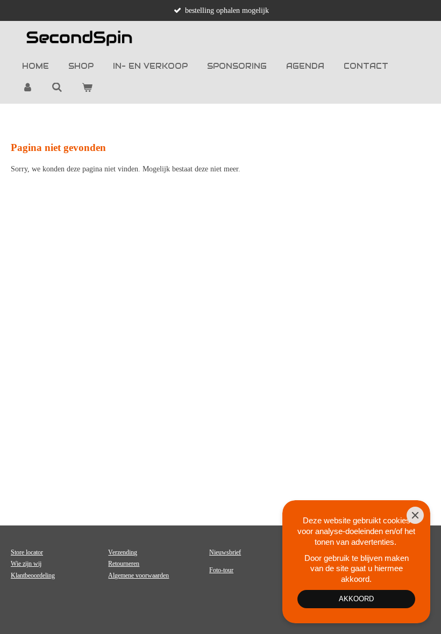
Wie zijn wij (26, 563)
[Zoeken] (57, 87)
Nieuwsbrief (225, 552)
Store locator (27, 552)
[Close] (415, 515)
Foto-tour (221, 570)
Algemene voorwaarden (138, 575)
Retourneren (123, 563)
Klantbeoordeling (33, 575)
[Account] (27, 87)
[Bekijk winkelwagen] (87, 87)
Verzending (122, 552)
